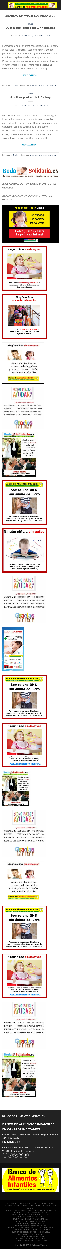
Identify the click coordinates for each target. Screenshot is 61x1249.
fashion (41, 85)
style (47, 85)
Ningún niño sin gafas (44, 1210)
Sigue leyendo (30, 75)
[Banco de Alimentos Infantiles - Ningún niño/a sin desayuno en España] (32, 5)
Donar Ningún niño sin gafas (30, 1225)
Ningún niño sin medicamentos (30, 1212)
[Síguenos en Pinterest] (26, 1155)
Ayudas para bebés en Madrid (31, 1238)
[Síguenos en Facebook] (5, 1155)
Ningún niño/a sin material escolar (30, 1214)
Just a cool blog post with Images (30, 27)
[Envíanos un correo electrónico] (21, 1155)
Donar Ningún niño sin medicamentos (30, 1230)
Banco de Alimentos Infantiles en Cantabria (30, 1203)
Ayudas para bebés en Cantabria (30, 1241)
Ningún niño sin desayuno (30, 1217)
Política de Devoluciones (30, 1234)
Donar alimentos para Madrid (30, 1221)
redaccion (45, 36)
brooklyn (33, 85)
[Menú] (4, 5)
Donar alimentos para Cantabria (30, 1219)
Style (30, 24)
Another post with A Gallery (30, 97)
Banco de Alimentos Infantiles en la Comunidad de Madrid (30, 1207)
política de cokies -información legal (30, 1232)
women (53, 85)
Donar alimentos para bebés (30, 1223)
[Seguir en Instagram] (10, 1155)
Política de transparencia (30, 1236)
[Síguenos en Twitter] (15, 1155)
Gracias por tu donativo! (18, 1210)
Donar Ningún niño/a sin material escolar (30, 1227)
